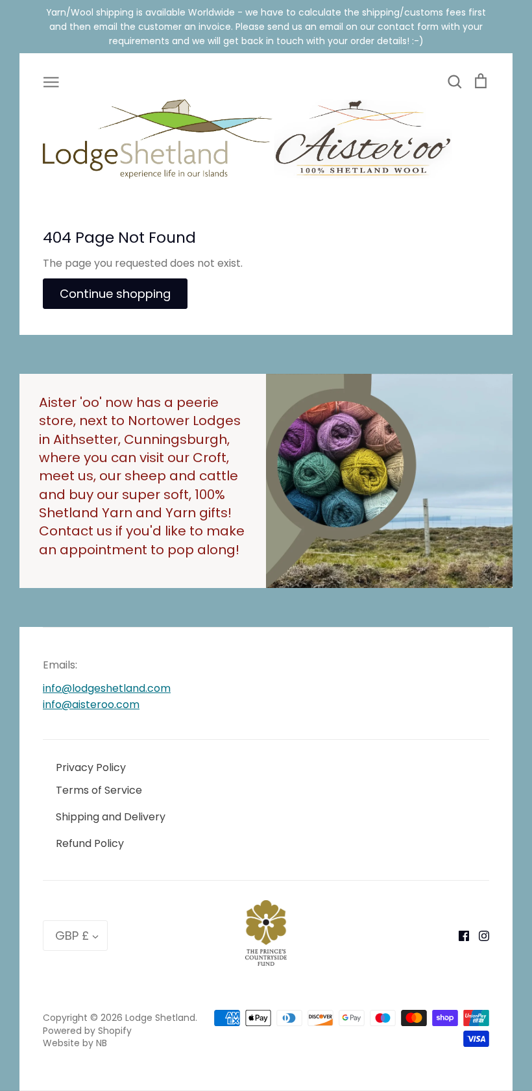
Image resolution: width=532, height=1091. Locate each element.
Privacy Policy (91, 767)
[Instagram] (479, 935)
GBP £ (72, 935)
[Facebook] (459, 935)
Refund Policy (90, 843)
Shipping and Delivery (110, 816)
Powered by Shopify (87, 1030)
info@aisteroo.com (91, 704)
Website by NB (75, 1042)
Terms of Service (99, 790)
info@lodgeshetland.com (107, 688)
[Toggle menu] (51, 81)
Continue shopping (115, 294)
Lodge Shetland (160, 1017)
